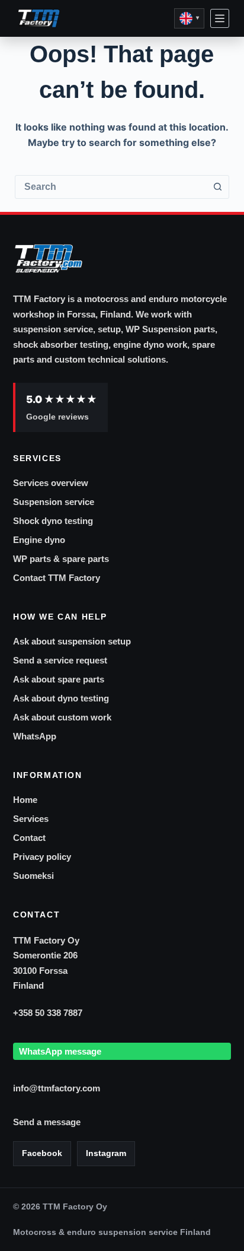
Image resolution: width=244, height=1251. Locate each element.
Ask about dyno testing (61, 698)
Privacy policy (42, 857)
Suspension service (53, 502)
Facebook (42, 1153)
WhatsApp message (60, 1051)
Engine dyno (39, 540)
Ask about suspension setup (72, 641)
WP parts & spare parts (61, 559)
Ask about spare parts (58, 679)
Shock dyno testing (53, 521)
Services (31, 819)
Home (25, 800)
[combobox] (111, 187)
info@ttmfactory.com (56, 1088)
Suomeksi (33, 876)
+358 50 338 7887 (47, 1013)
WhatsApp (34, 736)
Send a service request (60, 660)
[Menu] (219, 18)
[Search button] (217, 187)
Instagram (106, 1153)
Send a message (47, 1122)
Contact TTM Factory (56, 578)
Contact (29, 838)
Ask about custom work (62, 717)
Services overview (50, 483)
